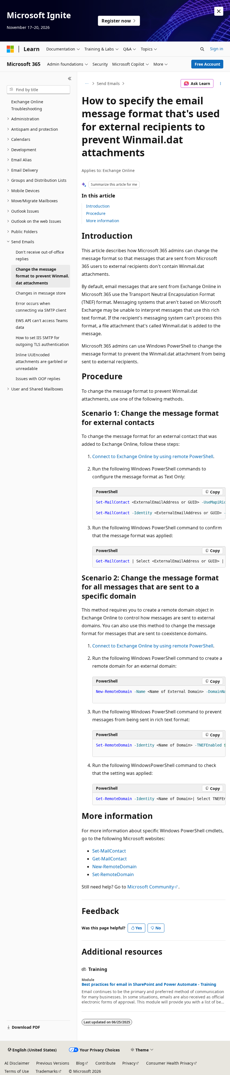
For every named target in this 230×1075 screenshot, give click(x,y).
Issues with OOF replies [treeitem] (38, 378)
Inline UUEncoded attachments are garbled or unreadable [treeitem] (42, 361)
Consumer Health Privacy (169, 1063)
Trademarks (47, 1071)
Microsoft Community (150, 887)
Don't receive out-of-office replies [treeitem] (40, 255)
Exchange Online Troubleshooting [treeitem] (27, 105)
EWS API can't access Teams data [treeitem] (42, 324)
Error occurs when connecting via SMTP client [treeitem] (41, 307)
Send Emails (108, 83)
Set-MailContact (109, 851)
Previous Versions (52, 1063)
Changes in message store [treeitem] (41, 293)
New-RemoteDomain (114, 866)
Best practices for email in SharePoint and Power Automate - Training (149, 984)
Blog (80, 1063)
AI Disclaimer (16, 1063)
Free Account (207, 64)
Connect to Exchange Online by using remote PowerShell (152, 456)
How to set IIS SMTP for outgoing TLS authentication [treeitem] (42, 341)
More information (102, 220)
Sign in (216, 48)
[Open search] (202, 49)
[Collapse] (70, 78)
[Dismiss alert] (218, 11)
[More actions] (221, 83)
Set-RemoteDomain (113, 874)
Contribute (105, 1063)
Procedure (95, 213)
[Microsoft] (10, 49)
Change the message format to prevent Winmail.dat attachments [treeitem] (42, 276)
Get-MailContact (109, 859)
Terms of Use (16, 1071)
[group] (159, 507)
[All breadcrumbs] (86, 83)
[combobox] (38, 89)
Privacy (128, 1063)
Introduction (98, 206)
